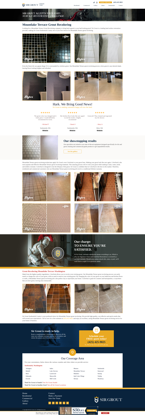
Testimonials (111, 5)
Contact (121, 5)
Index (51, 368)
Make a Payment (55, 396)
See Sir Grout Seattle (50, 382)
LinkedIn (64, 403)
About (102, 5)
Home (24, 393)
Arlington (28, 368)
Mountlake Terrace (79, 371)
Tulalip (100, 376)
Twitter (57, 403)
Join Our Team (54, 398)
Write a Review (94, 2)
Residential (77, 5)
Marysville (53, 376)
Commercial (86, 5)
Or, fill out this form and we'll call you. (96, 345)
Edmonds (28, 376)
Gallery (95, 5)
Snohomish (101, 368)
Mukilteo (76, 373)
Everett (28, 379)
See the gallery (72, 151)
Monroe (76, 368)
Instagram (49, 403)
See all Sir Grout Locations (57, 385)
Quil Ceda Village (79, 376)
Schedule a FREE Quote (105, 2)
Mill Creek (53, 379)
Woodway (101, 379)
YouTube (60, 403)
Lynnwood (53, 373)
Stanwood (100, 371)
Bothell (28, 371)
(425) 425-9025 (118, 2)
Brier (27, 373)
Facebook (53, 403)
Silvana (76, 379)
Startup (100, 373)
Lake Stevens (54, 371)
